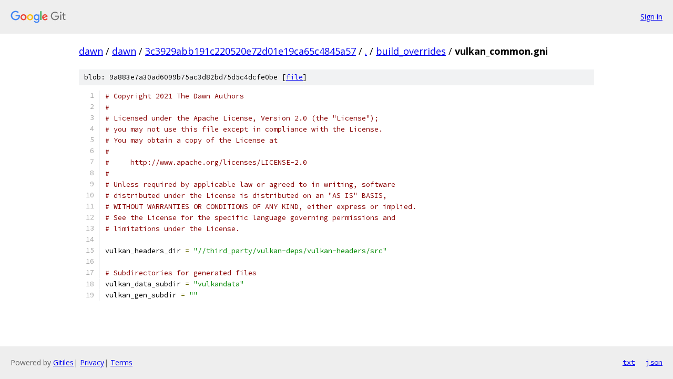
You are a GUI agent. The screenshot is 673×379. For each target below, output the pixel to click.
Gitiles (63, 362)
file (294, 77)
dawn (91, 51)
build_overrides (411, 51)
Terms (121, 362)
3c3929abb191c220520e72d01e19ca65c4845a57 (250, 51)
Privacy (92, 362)
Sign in (651, 17)
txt (629, 362)
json (654, 362)
